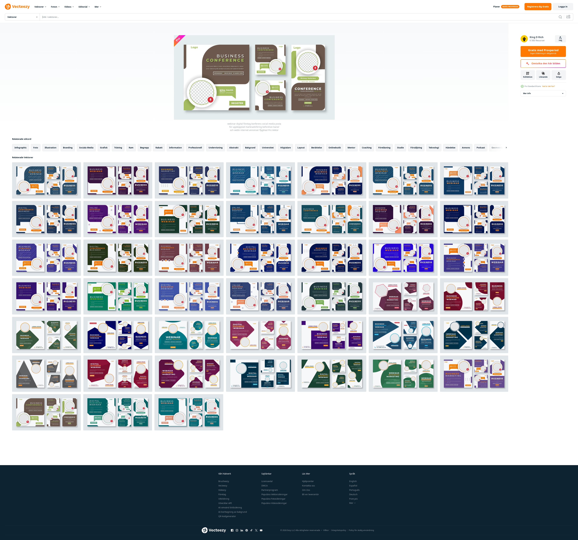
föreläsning (384, 147)
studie (400, 147)
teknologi (434, 147)
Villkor (326, 530)
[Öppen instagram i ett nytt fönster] (237, 530)
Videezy (222, 490)
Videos (67, 6)
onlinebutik (335, 147)
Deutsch (353, 494)
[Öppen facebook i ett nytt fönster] (232, 530)
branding (68, 147)
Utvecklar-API (225, 503)
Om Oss (306, 490)
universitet (268, 147)
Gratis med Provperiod (543, 51)
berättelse (316, 147)
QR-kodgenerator (227, 516)
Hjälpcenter (308, 481)
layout (301, 147)
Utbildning (223, 498)
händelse (450, 147)
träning (118, 147)
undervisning (216, 147)
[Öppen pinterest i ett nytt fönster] (246, 530)
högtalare (285, 147)
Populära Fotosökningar (273, 498)
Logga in (562, 6)
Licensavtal (267, 481)
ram (131, 147)
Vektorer (39, 6)
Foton (54, 6)
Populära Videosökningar (274, 503)
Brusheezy (223, 481)
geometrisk (498, 147)
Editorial (83, 6)
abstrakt (233, 147)
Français (353, 498)
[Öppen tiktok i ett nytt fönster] (251, 530)
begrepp (144, 147)
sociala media (86, 147)
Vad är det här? (548, 86)
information (175, 147)
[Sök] (560, 17)
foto (35, 147)
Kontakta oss (308, 485)
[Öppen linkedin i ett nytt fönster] (242, 530)
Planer (496, 6)
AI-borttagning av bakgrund (232, 511)
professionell (195, 147)
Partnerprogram (269, 490)
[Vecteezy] (17, 7)
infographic (21, 147)
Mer (97, 6)
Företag (222, 494)
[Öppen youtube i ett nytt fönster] (261, 530)
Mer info (527, 93)
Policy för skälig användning (361, 530)
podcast (481, 147)
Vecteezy (222, 485)
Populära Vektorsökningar (274, 494)
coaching (367, 147)
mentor (351, 147)
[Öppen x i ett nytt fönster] (256, 530)
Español (353, 485)
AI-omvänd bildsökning (230, 507)
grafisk (104, 147)
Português (354, 490)
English (353, 481)
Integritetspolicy (338, 530)
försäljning (416, 147)
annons (466, 147)
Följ (560, 40)
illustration (50, 147)
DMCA (264, 485)
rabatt (158, 147)
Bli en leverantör (310, 494)
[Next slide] (503, 147)
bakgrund (250, 147)
